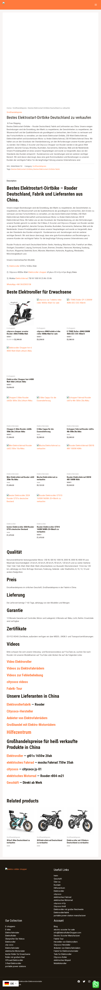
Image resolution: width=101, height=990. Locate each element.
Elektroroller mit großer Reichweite (69, 909)
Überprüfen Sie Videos (14, 939)
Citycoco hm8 (60, 906)
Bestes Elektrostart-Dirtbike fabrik (46, 169)
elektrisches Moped (62, 960)
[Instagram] (89, 981)
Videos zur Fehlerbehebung (25, 675)
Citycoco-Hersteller (20, 711)
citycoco (12, 769)
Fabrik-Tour (14, 689)
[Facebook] (79, 981)
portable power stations (15, 966)
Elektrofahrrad (22, 278)
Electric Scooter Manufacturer (67, 935)
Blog (56, 926)
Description (11, 181)
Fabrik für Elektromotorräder (66, 951)
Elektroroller (14, 266)
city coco (9, 945)
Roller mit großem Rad (15, 957)
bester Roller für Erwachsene (17, 954)
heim (56, 875)
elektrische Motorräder (15, 951)
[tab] (11, 180)
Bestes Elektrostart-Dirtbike (22, 169)
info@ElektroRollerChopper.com (67, 932)
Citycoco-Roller (60, 957)
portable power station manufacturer (70, 915)
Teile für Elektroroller (63, 954)
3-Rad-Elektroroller (13, 963)
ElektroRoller (10, 935)
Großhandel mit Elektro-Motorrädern (31, 725)
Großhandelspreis (20, 108)
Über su (57, 882)
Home (9, 108)
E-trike (8, 929)
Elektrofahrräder (12, 932)
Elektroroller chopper (37, 272)
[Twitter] (84, 981)
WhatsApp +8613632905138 (19, 284)
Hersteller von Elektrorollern (66, 942)
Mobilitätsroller (60, 963)
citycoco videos (17, 682)
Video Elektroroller (19, 662)
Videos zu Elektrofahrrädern (25, 668)
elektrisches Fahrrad (20, 762)
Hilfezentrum (19, 732)
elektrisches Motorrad (21, 776)
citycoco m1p (60, 903)
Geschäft (13, 783)
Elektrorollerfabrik (19, 704)
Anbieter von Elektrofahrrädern (27, 718)
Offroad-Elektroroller (14, 960)
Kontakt (57, 885)
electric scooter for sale (64, 929)
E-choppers (10, 926)
